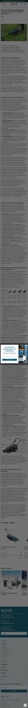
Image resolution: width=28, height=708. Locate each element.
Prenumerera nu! (10, 359)
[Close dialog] (26, 345)
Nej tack (10, 361)
